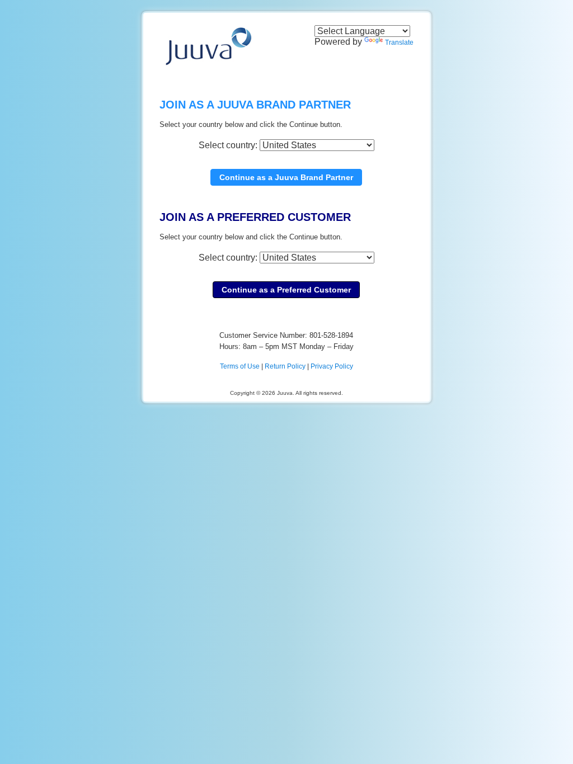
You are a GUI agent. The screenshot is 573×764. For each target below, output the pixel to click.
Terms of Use (240, 366)
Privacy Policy (332, 366)
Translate (399, 42)
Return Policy (285, 366)
